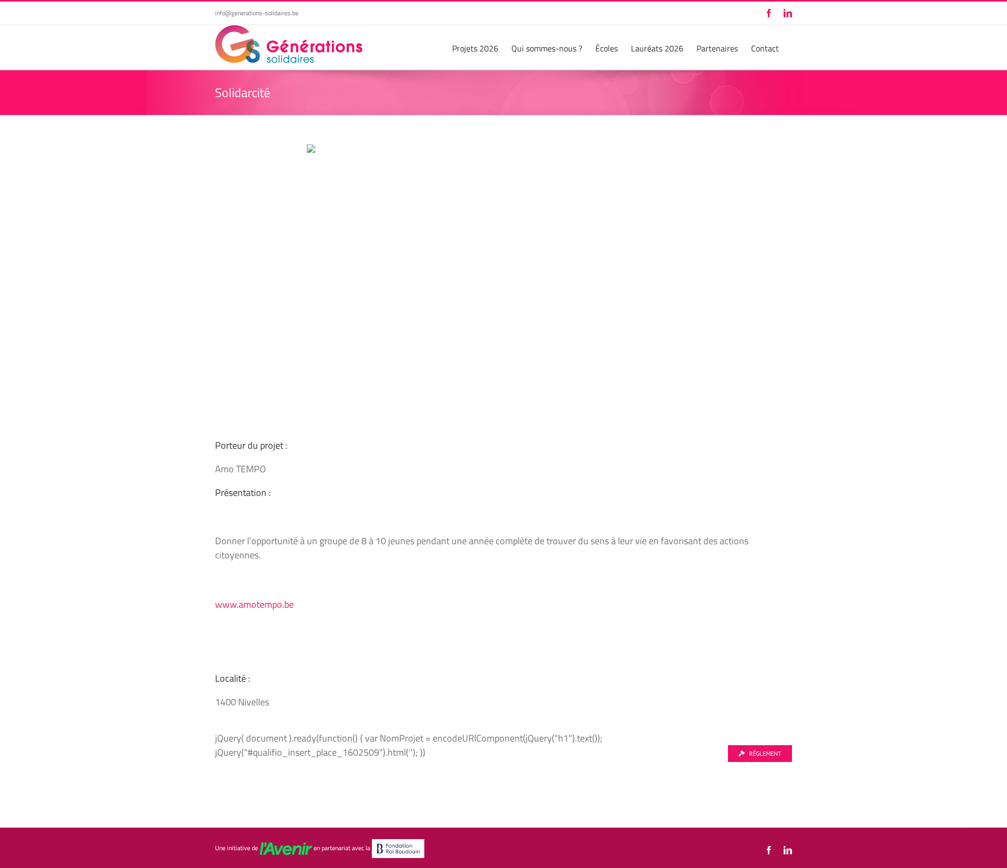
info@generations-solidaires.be (256, 13)
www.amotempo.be (254, 604)
